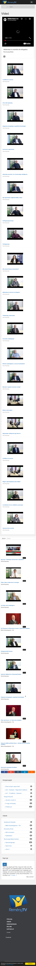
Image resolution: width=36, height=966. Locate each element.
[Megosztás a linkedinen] (24, 772)
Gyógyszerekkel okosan (6, 651)
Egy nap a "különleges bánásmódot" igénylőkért (12, 559)
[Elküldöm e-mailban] (31, 772)
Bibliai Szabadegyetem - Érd (13, 825)
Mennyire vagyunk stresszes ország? (12, 387)
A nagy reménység (11, 803)
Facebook (8, 937)
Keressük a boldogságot (8, 338)
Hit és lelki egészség (7, 103)
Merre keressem (10, 832)
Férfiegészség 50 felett (8, 220)
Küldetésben (9, 835)
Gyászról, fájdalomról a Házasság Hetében (11, 674)
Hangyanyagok (12, 924)
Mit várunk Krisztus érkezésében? (11, 269)
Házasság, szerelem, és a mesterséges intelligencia (15, 174)
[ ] (14, 875)
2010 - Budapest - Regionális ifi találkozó (16, 790)
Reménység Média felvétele (11, 839)
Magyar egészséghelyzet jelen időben (11, 481)
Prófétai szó (9, 807)
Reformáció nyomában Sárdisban (9, 767)
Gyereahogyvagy (10, 842)
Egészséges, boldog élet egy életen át (12, 433)
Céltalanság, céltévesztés (9, 315)
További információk (9, 964)
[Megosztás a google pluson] (11, 772)
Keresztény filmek (8, 829)
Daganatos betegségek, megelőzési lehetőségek (14, 126)
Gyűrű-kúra (9, 846)
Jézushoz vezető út (11, 800)
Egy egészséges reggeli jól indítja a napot (12, 197)
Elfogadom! (30, 963)
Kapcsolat (10, 929)
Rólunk (9, 926)
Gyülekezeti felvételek (9, 822)
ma (5, 864)
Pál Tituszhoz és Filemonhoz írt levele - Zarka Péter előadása (15, 628)
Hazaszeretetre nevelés (8, 528)
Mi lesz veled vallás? (7, 410)
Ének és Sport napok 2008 (13, 786)
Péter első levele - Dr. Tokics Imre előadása (11, 720)
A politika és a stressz (8, 79)
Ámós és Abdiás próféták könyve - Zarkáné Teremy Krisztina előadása (15, 744)
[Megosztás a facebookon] (4, 772)
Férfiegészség (6, 244)
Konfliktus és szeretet (8, 458)
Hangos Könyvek (8, 796)
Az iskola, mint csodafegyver (8, 605)
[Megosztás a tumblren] (18, 772)
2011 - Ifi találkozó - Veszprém (14, 793)
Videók (9, 921)
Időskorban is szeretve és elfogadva (11, 292)
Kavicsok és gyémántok (8, 149)
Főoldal (4, 7)
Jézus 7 (8, 849)
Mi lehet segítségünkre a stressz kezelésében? (14, 363)
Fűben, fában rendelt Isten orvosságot (10, 582)
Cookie (8, 932)
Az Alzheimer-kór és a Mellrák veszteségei (13, 505)
